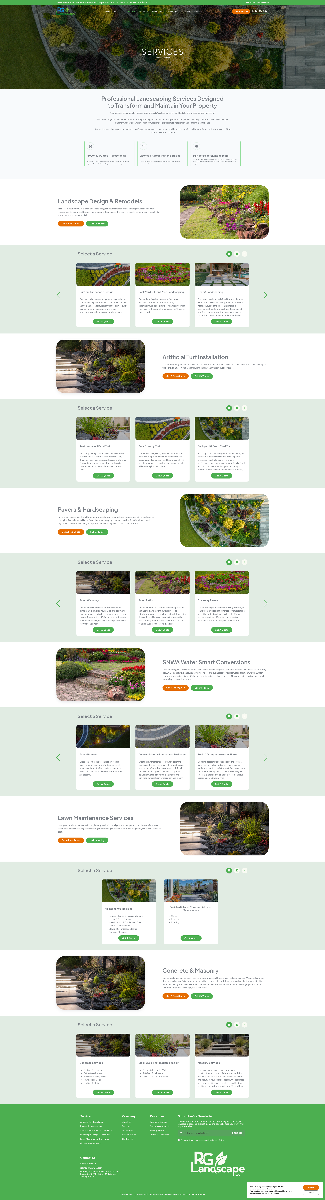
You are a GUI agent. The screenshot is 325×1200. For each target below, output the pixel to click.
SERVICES (128, 11)
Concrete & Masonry (90, 1143)
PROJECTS (143, 11)
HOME (107, 11)
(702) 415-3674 (88, 1163)
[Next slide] (266, 295)
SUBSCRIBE (237, 1133)
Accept (311, 1187)
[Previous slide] (58, 295)
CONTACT (198, 11)
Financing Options (158, 1122)
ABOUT (117, 11)
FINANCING (172, 11)
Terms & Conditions (159, 1134)
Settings (311, 1192)
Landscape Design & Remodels (95, 1134)
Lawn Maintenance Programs (94, 1139)
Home (157, 58)
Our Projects (128, 1130)
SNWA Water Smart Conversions (96, 1130)
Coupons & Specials (159, 1126)
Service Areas (129, 1134)
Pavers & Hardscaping (91, 1126)
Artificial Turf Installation (91, 1122)
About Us (126, 1122)
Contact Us (127, 1139)
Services (126, 1126)
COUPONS (185, 11)
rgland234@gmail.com (91, 1167)
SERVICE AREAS (158, 11)
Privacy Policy (157, 1130)
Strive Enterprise (197, 1195)
